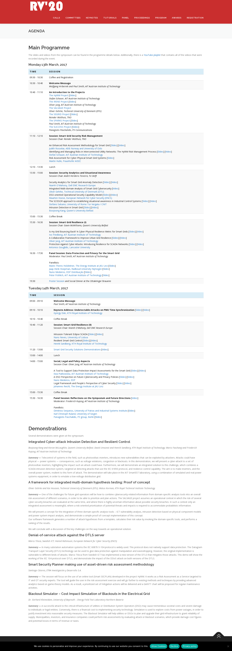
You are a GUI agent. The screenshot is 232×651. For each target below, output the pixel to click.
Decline (174, 646)
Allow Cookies (158, 646)
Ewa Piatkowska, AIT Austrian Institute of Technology (81, 373)
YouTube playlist (152, 54)
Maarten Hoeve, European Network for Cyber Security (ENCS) (80, 197)
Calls (56, 18)
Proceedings (142, 18)
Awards (176, 18)
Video (122, 145)
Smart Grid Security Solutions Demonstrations (77, 349)
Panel (125, 18)
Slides (72, 95)
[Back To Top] (218, 636)
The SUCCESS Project (60, 126)
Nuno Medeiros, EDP (64, 380)
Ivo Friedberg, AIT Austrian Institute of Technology (75, 234)
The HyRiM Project (58, 95)
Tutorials (110, 18)
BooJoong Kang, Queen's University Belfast (71, 210)
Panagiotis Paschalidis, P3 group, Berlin (74, 416)
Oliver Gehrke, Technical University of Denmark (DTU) (76, 191)
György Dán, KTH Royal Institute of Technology (78, 313)
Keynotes (92, 18)
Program (161, 18)
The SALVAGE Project (60, 107)
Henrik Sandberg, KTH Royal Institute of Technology (80, 343)
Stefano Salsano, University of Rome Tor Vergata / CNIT (78, 204)
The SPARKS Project (59, 120)
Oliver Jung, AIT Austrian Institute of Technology (73, 240)
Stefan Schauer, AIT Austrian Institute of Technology (76, 154)
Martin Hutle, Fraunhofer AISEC (65, 161)
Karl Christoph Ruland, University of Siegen (75, 413)
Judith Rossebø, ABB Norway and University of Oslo (75, 148)
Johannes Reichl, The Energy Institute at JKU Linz (78, 386)
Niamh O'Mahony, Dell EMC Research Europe (72, 185)
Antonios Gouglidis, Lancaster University (69, 247)
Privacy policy (190, 646)
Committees (73, 18)
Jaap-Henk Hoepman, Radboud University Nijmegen (75, 268)
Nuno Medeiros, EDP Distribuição (66, 272)
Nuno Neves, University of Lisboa (71, 337)
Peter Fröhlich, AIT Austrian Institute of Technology (75, 275)
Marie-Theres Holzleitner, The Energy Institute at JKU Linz (78, 265)
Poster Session (56, 281)
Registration (195, 18)
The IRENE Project (58, 101)
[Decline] (228, 646)
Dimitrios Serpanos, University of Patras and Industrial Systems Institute (90, 410)
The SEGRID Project (59, 114)
